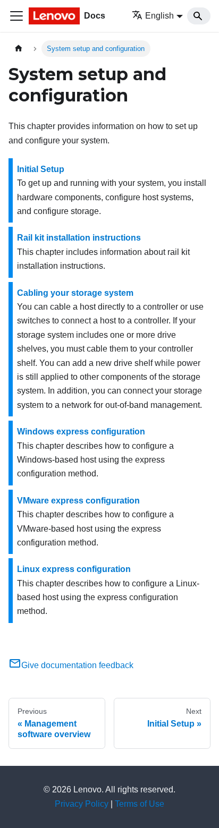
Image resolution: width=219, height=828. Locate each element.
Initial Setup (40, 169)
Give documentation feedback (77, 665)
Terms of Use (139, 803)
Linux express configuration (74, 569)
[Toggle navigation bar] (16, 16)
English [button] (159, 15)
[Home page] (19, 48)
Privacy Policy (81, 803)
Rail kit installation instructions (79, 237)
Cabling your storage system (75, 292)
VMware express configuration (78, 500)
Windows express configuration (81, 431)
